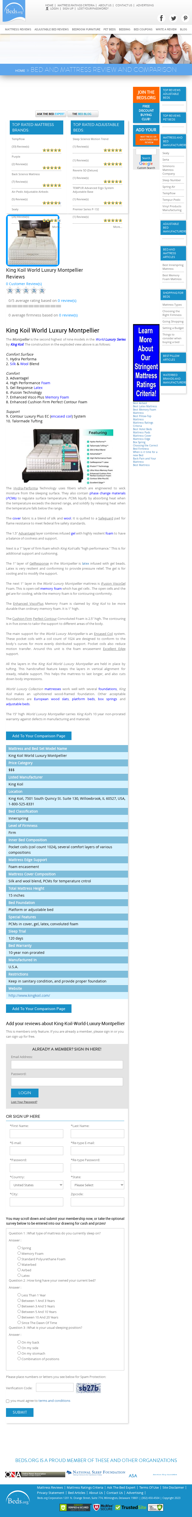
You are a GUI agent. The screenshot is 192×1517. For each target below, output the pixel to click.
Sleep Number (171, 180)
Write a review (166, 29)
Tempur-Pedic (171, 200)
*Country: (17, 1177)
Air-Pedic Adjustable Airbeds (30, 191)
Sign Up (68, 8)
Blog (183, 29)
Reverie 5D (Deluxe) (85, 170)
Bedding (124, 29)
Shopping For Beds (173, 295)
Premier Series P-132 (86, 209)
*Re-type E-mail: (82, 1143)
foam (109, 533)
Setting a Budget (173, 328)
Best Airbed (140, 403)
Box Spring (139, 442)
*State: (76, 1177)
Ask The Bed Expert (121, 1487)
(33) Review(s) (20, 146)
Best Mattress (141, 465)
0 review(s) (68, 314)
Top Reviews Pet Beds (171, 117)
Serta (165, 159)
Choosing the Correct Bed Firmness (145, 447)
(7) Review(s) (20, 181)
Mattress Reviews (18, 29)
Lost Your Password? (93, 8)
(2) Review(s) (20, 164)
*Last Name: (80, 1126)
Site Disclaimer (173, 1487)
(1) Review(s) (80, 146)
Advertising (145, 5)
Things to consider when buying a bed (172, 338)
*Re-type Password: (85, 1160)
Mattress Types (172, 304)
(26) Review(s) (20, 217)
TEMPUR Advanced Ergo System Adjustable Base (93, 189)
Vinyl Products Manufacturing (172, 208)
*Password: (18, 1160)
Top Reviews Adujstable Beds (171, 94)
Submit (20, 1412)
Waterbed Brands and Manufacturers (173, 378)
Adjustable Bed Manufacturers (173, 227)
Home (49, 5)
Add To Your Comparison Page (38, 735)
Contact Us (124, 5)
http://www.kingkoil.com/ (29, 995)
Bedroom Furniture (86, 29)
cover (16, 518)
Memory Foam (57, 397)
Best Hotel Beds (142, 429)
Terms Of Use (149, 1487)
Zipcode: (77, 1194)
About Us (105, 5)
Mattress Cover (142, 435)
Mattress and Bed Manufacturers (173, 141)
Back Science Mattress (26, 174)
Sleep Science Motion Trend (90, 139)
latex (85, 563)
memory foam (51, 588)
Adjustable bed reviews (51, 29)
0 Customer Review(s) (24, 283)
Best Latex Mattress (145, 406)
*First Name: (19, 1126)
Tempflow (18, 139)
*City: (14, 1194)
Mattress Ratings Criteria (76, 5)
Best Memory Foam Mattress (172, 277)
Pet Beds (110, 29)
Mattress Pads (141, 432)
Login (54, 8)
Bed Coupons (143, 29)
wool (67, 518)
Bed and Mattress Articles (169, 253)
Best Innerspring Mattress (173, 267)
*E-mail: (15, 1143)
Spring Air (168, 186)
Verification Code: (19, 1388)
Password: (18, 1074)
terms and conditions (54, 1400)
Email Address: (21, 1056)
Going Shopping (173, 321)
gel (73, 533)
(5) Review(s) (20, 199)
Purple (16, 156)
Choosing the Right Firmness (172, 313)
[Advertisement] (97, 95)
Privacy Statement (50, 1492)
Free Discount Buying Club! (146, 112)
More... (56, 227)
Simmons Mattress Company (168, 169)
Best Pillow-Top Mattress (142, 418)
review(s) (67, 300)
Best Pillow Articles (171, 358)
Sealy (15, 209)
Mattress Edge (141, 439)
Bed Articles (76, 1492)
